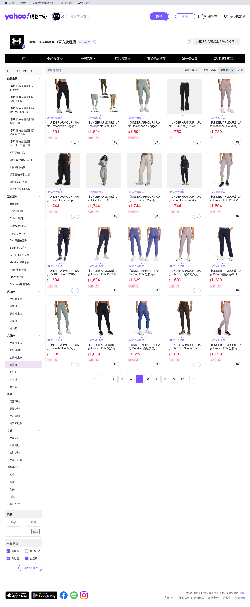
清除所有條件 (30, 568)
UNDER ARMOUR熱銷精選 (215, 41)
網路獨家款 (122, 58)
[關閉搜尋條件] (62, 16)
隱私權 (227, 597)
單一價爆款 (190, 58)
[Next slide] (77, 96)
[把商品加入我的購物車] (75, 142)
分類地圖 (240, 597)
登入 (185, 16)
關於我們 (184, 597)
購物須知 (199, 597)
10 (182, 379)
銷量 (240, 70)
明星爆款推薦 (156, 58)
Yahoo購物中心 (26, 16)
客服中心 (169, 597)
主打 (22, 58)
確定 (35, 531)
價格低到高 (209, 70)
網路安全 (213, 597)
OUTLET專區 (223, 58)
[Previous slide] (48, 96)
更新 (242, 593)
